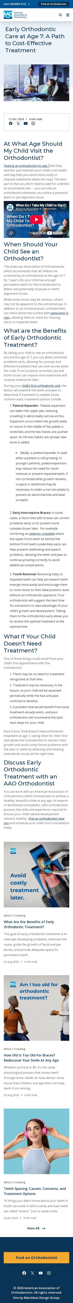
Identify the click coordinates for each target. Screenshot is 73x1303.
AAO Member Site (15, 4)
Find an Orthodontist (53, 4)
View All (33, 1228)
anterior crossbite (41, 534)
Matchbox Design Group (41, 1298)
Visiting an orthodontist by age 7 (27, 166)
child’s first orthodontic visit (41, 386)
